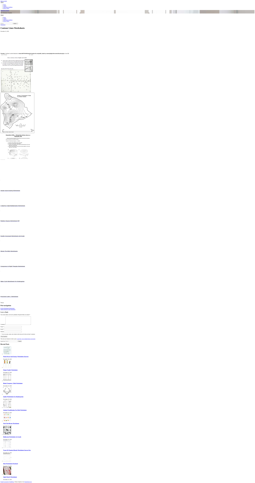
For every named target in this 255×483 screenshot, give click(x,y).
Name (2, 326)
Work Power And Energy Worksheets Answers (15, 356)
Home (4, 4)
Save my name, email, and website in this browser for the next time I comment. (18, 334)
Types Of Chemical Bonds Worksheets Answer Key (17, 450)
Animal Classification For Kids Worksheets (15, 410)
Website (2, 331)
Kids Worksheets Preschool (10, 463)
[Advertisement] (40, 41)
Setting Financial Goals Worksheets (8, 309)
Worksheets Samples (5, 10)
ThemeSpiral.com (28, 481)
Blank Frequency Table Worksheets (13, 383)
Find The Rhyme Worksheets (11, 423)
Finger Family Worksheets (10, 370)
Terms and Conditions (7, 7)
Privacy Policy (6, 8)
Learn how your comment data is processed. (26, 338)
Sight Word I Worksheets (10, 477)
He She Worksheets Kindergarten (8, 308)
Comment (3, 324)
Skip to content (4, 1)
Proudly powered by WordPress (7, 481)
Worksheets (3, 24)
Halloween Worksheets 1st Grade (12, 437)
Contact (4, 6)
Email (2, 329)
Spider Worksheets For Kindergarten (13, 396)
